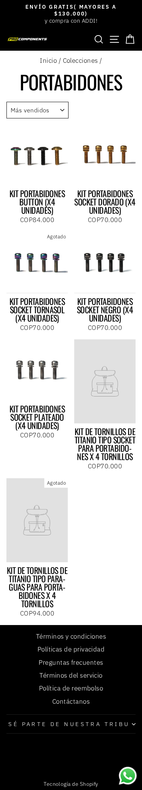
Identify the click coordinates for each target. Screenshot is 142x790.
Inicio (48, 60)
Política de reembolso (71, 688)
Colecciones (80, 60)
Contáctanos (71, 701)
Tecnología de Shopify (71, 784)
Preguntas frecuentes (71, 662)
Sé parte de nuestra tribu (69, 724)
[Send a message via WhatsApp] (127, 775)
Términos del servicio (71, 675)
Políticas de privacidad (71, 649)
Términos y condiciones (71, 636)
